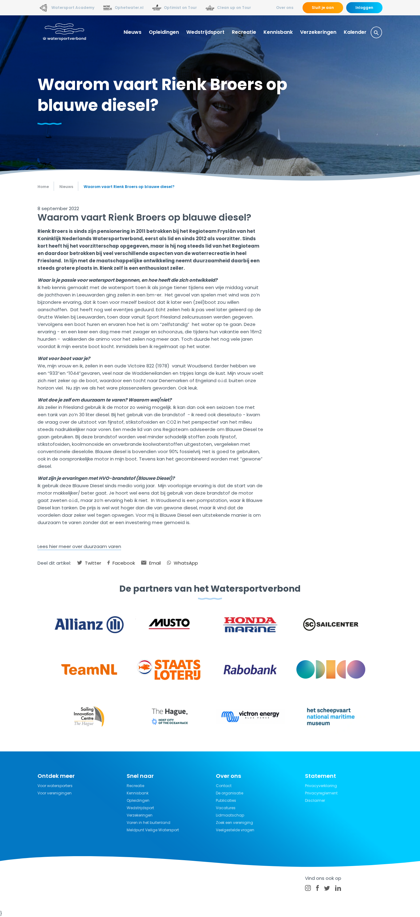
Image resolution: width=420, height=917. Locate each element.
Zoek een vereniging (234, 822)
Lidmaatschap (230, 815)
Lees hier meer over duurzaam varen (79, 546)
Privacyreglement (321, 793)
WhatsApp (185, 563)
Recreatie (244, 32)
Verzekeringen (318, 32)
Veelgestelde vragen (235, 830)
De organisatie (229, 793)
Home (43, 186)
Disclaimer (315, 800)
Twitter (92, 563)
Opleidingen (164, 32)
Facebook (123, 563)
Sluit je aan (323, 7)
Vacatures (226, 807)
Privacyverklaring (321, 785)
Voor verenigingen (55, 793)
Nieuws (132, 32)
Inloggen (364, 7)
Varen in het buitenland (148, 822)
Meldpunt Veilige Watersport (153, 830)
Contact (224, 785)
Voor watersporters (55, 785)
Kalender (355, 32)
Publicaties (226, 800)
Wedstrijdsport (205, 32)
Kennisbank (278, 32)
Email (154, 563)
